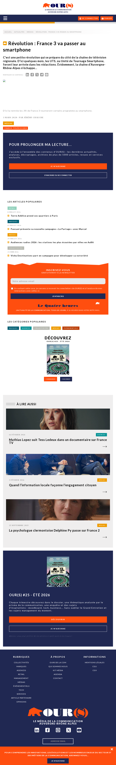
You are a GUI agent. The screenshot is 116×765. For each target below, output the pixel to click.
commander (50, 379)
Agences (21, 670)
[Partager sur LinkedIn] (27, 75)
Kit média (58, 670)
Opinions (21, 702)
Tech (21, 690)
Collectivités (21, 662)
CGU (94, 666)
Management (21, 678)
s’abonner (66, 379)
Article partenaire (21, 698)
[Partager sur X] (37, 75)
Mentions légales (94, 662)
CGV (95, 670)
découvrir (58, 619)
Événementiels (21, 686)
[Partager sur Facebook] (32, 75)
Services (21, 694)
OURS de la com (58, 662)
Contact (58, 678)
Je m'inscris (58, 296)
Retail (21, 674)
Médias (21, 682)
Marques (21, 666)
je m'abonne (58, 761)
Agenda (58, 674)
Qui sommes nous (58, 666)
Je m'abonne (58, 166)
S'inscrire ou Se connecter (58, 175)
